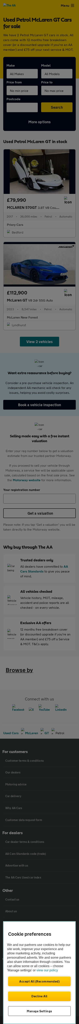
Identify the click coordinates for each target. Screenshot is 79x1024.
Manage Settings (39, 1011)
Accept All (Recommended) (39, 981)
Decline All (39, 996)
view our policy (47, 970)
